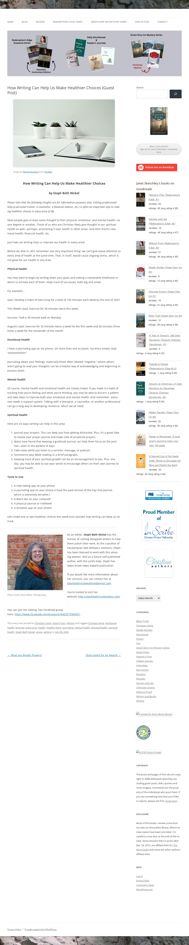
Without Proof (144, 692)
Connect (162, 21)
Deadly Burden (144, 630)
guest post (31, 627)
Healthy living (53, 627)
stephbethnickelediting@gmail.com (89, 583)
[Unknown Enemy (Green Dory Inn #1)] (142, 296)
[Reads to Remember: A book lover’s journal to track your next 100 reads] (142, 440)
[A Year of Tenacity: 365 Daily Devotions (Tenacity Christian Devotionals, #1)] (142, 340)
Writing (71, 623)
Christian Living (43, 623)
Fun (138, 643)
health (41, 627)
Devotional (142, 634)
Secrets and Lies (145, 683)
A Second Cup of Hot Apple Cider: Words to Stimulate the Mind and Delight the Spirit (165, 460)
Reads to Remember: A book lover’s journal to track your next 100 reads (164, 441)
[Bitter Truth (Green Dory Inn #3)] (142, 321)
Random (141, 674)
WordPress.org (144, 889)
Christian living (96, 623)
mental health (82, 627)
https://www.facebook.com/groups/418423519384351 (47, 614)
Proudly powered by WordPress (41, 929)
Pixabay (48, 171)
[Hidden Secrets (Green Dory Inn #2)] (142, 417)
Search (140, 87)
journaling (67, 627)
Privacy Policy (14, 929)
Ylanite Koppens (30, 171)
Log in (139, 876)
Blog (25, 21)
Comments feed (145, 885)
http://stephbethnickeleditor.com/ (99, 596)
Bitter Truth (142, 621)
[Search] (176, 94)
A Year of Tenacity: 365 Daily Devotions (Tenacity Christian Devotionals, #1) (165, 340)
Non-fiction (142, 21)
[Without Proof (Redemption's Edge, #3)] (142, 248)
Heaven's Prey (144, 656)
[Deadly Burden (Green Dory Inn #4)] (142, 272)
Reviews (40, 21)
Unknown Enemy (145, 687)
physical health (99, 627)
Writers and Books (146, 696)
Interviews (142, 665)
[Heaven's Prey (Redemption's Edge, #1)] (142, 200)
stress (39, 632)
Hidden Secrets (144, 661)
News (10, 21)
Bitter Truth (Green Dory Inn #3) (165, 315)
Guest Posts (59, 623)
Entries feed (142, 880)
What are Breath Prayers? (24, 655)
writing (47, 632)
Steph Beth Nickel (25, 632)
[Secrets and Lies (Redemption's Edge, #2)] (142, 224)
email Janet (171, 801)
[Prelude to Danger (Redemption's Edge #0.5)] (142, 369)
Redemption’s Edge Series (68, 21)
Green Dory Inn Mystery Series (109, 21)
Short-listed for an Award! (103, 655)
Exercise (20, 627)
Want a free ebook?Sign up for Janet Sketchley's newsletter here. (159, 149)
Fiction (140, 639)
